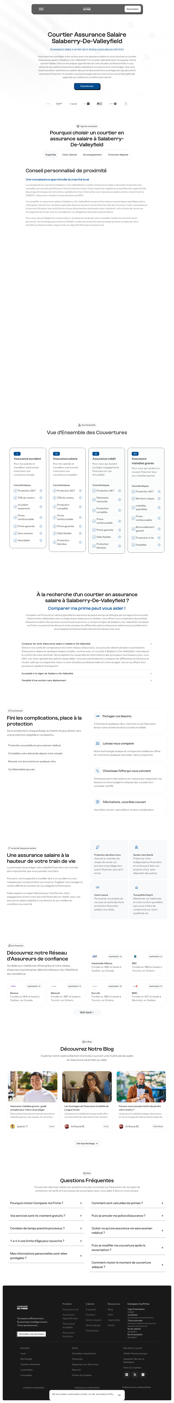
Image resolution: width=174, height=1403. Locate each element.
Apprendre (114, 1320)
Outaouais (77, 1359)
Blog (110, 1309)
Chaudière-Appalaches (84, 1353)
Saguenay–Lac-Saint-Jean (85, 1364)
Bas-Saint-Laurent (132, 1348)
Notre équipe (93, 1325)
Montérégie (26, 1359)
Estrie (75, 1348)
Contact (90, 1314)
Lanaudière (26, 1375)
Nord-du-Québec (132, 1367)
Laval (23, 1353)
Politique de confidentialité (87, 1387)
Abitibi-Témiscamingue (135, 1353)
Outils (111, 1325)
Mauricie (76, 1369)
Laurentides (26, 1369)
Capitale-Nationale (30, 1364)
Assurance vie (70, 1309)
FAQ (110, 1314)
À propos (91, 1309)
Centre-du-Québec (82, 1375)
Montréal (24, 1348)
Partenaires (92, 1330)
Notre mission (94, 1320)
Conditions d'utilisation (33, 1387)
